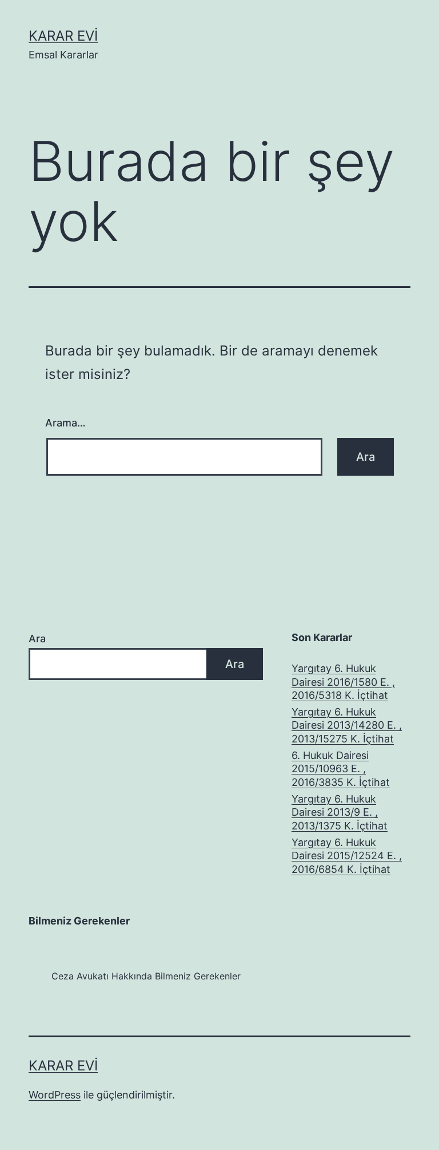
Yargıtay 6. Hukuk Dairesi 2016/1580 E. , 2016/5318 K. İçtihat (343, 681)
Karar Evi (63, 35)
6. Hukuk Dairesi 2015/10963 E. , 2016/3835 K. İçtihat (341, 768)
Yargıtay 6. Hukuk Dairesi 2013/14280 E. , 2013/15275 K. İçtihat (347, 725)
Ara (37, 639)
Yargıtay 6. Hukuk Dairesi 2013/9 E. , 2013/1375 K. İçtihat (340, 812)
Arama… (65, 423)
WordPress (55, 1095)
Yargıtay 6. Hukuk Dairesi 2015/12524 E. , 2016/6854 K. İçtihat (347, 855)
